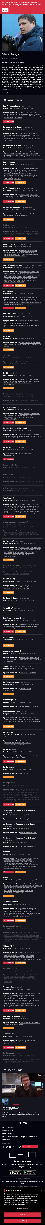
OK (6, 10)
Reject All (22, 1215)
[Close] (41, 1190)
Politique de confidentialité (17, 1204)
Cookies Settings (22, 1208)
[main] (22, 1206)
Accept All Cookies (22, 1221)
